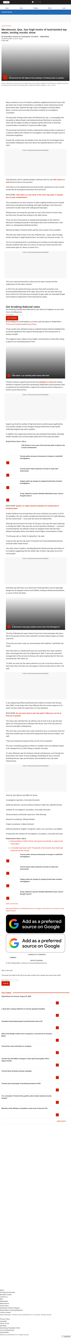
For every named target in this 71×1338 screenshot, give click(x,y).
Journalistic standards (37, 954)
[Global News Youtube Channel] (14, 1259)
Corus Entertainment (7, 1330)
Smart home (4, 1306)
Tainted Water (6, 12)
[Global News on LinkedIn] (14, 1273)
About (2, 1290)
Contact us (3, 1297)
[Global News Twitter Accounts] (42, 1244)
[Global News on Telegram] (14, 1288)
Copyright (3, 1321)
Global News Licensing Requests (11, 1310)
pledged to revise (46, 382)
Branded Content (6, 1295)
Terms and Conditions (14, 324)
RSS (1, 1299)
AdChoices (67, 1336)
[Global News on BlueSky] (42, 1288)
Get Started (12, 318)
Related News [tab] (11, 441)
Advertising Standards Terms (10, 1328)
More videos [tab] (21, 441)
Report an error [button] (37, 960)
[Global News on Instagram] (42, 1259)
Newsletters (4, 1301)
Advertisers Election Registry (10, 1308)
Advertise (3, 1326)
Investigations (6, 26)
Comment (13, 957)
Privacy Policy (31, 324)
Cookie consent (5, 1312)
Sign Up (5, 983)
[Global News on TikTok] (42, 1273)
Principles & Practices (7, 1292)
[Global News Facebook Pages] (14, 1244)
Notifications (4, 1303)
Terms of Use (4, 1323)
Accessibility (4, 1332)
